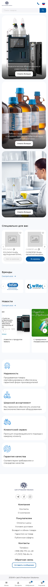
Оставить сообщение (24, 565)
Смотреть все (7, 276)
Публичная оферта (24, 538)
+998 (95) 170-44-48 (24, 551)
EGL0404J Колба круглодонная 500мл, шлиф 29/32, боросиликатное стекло (12, 253)
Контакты (24, 509)
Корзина (41, 583)
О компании (24, 513)
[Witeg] (36, 286)
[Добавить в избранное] (20, 233)
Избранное (30, 583)
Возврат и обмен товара (24, 530)
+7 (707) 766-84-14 (23, 554)
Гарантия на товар (24, 534)
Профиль (18, 585)
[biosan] (12, 286)
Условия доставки (24, 527)
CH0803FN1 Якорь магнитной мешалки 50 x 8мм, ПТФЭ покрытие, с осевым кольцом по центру (34, 253)
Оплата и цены (24, 523)
